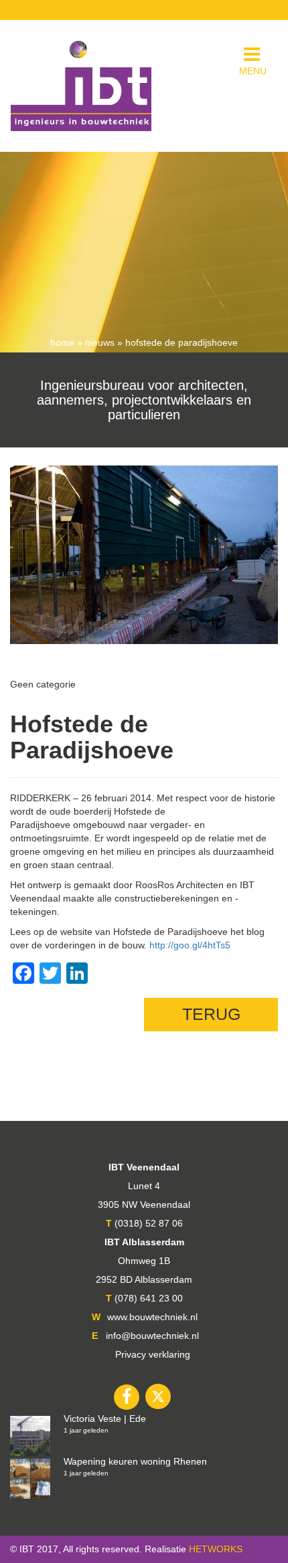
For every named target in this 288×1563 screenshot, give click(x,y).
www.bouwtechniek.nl (152, 1317)
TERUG (211, 1014)
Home (62, 342)
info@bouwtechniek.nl (152, 1335)
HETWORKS (215, 1549)
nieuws (100, 342)
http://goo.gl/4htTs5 (189, 945)
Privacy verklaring (152, 1354)
